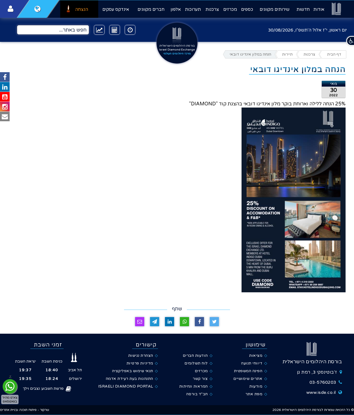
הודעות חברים (195, 355)
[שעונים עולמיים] (130, 30)
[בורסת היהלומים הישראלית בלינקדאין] (5, 87)
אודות (318, 9)
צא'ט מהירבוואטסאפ (10, 399)
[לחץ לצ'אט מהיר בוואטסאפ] (10, 386)
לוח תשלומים (196, 363)
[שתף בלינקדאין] (169, 321)
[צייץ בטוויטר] (214, 321)
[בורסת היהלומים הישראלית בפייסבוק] (5, 77)
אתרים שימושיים (247, 378)
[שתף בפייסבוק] (199, 321)
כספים (247, 9)
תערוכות (193, 9)
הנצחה (81, 9)
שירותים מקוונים (274, 9)
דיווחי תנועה (251, 363)
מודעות (255, 386)
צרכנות (212, 9)
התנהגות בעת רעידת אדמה (129, 378)
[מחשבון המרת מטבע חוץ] (114, 30)
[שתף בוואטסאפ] (184, 321)
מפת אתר (253, 394)
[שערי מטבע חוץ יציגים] (99, 30)
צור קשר (200, 378)
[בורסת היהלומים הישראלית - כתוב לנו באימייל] (5, 116)
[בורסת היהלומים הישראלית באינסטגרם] (5, 106)
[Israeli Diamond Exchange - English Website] (37, 9)
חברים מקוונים (151, 9)
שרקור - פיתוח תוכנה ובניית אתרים (24, 410)
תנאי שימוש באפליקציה (132, 371)
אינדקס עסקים (115, 9)
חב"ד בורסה (197, 394)
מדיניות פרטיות (139, 363)
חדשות (303, 9)
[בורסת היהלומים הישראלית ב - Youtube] (5, 97)
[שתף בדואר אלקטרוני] (139, 321)
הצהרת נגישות (140, 355)
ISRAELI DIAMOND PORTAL (125, 386)
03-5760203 (322, 382)
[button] (350, 41)
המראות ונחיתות (193, 386)
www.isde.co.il (321, 392)
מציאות (255, 355)
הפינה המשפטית (248, 371)
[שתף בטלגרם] (154, 321)
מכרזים (230, 9)
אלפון (175, 9)
